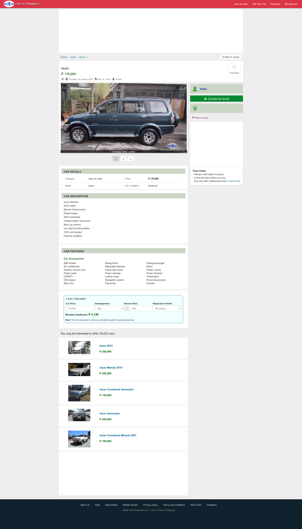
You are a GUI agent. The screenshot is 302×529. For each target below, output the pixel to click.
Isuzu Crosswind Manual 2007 (118, 435)
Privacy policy (150, 504)
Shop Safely (111, 504)
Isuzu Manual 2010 (111, 367)
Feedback (212, 504)
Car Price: (71, 303)
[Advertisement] (151, 31)
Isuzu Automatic (110, 413)
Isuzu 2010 (106, 345)
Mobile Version (130, 504)
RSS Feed (195, 504)
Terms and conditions (174, 504)
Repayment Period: (163, 303)
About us (85, 504)
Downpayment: (102, 303)
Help (97, 504)
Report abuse (201, 117)
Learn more (234, 181)
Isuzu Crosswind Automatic (117, 389)
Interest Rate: (131, 303)
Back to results (231, 56)
